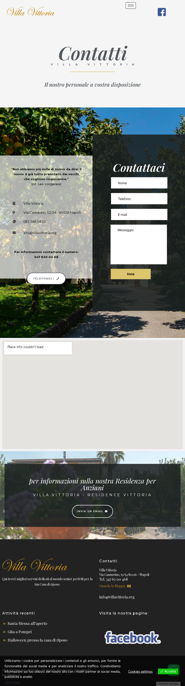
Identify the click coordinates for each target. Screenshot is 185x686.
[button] (46, 278)
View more (12, 682)
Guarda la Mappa (112, 586)
